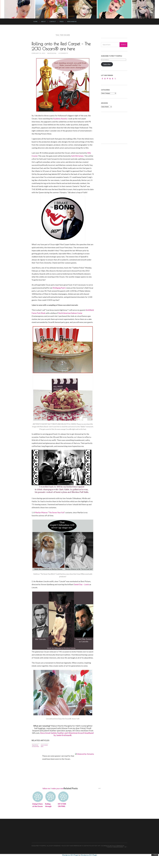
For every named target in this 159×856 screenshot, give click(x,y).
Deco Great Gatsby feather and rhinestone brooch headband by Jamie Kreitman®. (67, 734)
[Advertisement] (115, 127)
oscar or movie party (44, 745)
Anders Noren (118, 847)
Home (35, 21)
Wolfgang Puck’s (59, 288)
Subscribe (107, 64)
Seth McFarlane (77, 156)
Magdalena (51, 53)
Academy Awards (60, 119)
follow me (46, 788)
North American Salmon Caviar (70, 313)
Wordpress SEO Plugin (70, 855)
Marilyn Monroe (41, 512)
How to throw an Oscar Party (35, 745)
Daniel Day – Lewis (81, 584)
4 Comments (63, 53)
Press (62, 21)
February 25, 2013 (38, 53)
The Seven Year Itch (56, 512)
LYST (99, 788)
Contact (53, 21)
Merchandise (72, 21)
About (43, 21)
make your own (57, 788)
